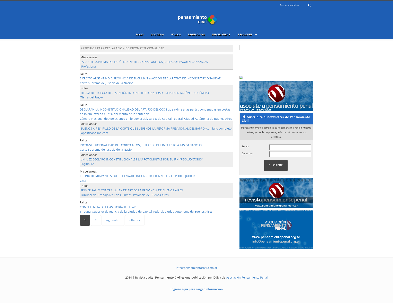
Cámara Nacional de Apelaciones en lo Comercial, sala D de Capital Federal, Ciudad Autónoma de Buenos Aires (156, 119)
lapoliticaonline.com (94, 133)
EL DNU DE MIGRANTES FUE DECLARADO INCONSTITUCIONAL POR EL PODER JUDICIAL (138, 176)
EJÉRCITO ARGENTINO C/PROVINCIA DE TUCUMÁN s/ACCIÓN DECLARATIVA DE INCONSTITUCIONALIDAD (150, 78)
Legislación (196, 34)
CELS (83, 181)
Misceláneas (221, 34)
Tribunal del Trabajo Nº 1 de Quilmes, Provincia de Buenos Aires (124, 195)
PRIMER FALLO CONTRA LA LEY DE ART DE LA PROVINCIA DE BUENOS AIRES (131, 190)
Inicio (139, 34)
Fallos (176, 34)
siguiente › (113, 220)
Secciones (245, 34)
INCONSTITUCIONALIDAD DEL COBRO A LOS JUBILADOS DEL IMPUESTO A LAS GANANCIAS (141, 145)
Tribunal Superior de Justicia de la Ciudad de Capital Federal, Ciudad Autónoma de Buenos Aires (146, 211)
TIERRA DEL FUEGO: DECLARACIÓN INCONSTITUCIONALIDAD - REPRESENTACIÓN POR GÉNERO (144, 93)
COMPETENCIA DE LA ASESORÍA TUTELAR (108, 207)
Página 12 (87, 164)
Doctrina (157, 34)
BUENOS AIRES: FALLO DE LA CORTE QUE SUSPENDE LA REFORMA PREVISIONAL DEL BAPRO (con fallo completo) (156, 128)
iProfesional (88, 66)
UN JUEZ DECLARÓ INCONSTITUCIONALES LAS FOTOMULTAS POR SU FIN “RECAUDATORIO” (141, 159)
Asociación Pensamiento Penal (247, 277)
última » (134, 220)
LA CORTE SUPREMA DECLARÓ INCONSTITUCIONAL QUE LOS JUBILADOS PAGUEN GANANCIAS (144, 62)
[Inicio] (196, 19)
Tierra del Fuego (91, 97)
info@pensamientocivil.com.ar (196, 268)
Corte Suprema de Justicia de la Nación (106, 83)
